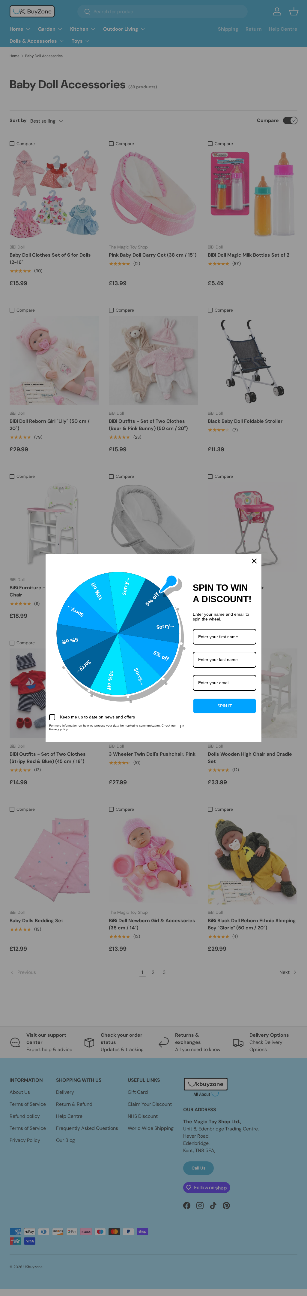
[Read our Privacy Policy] (182, 726)
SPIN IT (224, 705)
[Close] (254, 561)
